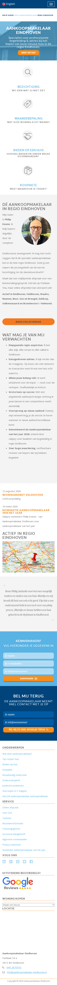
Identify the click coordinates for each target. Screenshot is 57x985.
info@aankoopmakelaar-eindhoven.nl (27, 972)
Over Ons (7, 812)
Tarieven (6, 818)
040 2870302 (13, 967)
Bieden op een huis (28, 150)
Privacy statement (11, 844)
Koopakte (28, 185)
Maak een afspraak (28, 322)
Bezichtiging (29, 86)
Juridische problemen (13, 785)
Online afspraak (10, 807)
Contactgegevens (11, 828)
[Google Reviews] (17, 882)
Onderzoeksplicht (11, 780)
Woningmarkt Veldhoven (22, 494)
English (10, 4)
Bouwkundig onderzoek (14, 775)
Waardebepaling (29, 118)
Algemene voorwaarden (14, 839)
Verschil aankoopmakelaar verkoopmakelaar (25, 796)
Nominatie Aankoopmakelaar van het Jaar (26, 511)
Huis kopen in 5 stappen (14, 790)
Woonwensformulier (12, 823)
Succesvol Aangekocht (13, 834)
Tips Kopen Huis (10, 759)
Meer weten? (28, 52)
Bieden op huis (10, 764)
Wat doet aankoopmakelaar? (17, 753)
